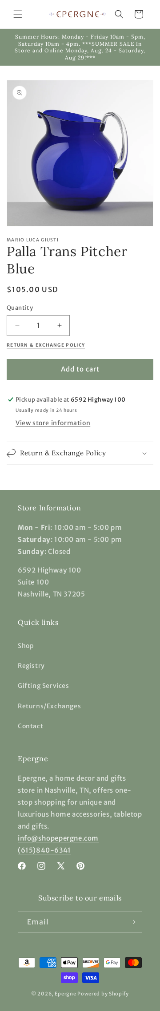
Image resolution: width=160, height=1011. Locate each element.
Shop (26, 646)
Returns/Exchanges (49, 706)
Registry (31, 666)
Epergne (65, 994)
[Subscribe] (132, 922)
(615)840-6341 (44, 850)
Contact (30, 726)
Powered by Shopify (103, 994)
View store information (53, 423)
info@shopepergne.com (58, 838)
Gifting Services (43, 686)
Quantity (20, 308)
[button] (18, 14)
